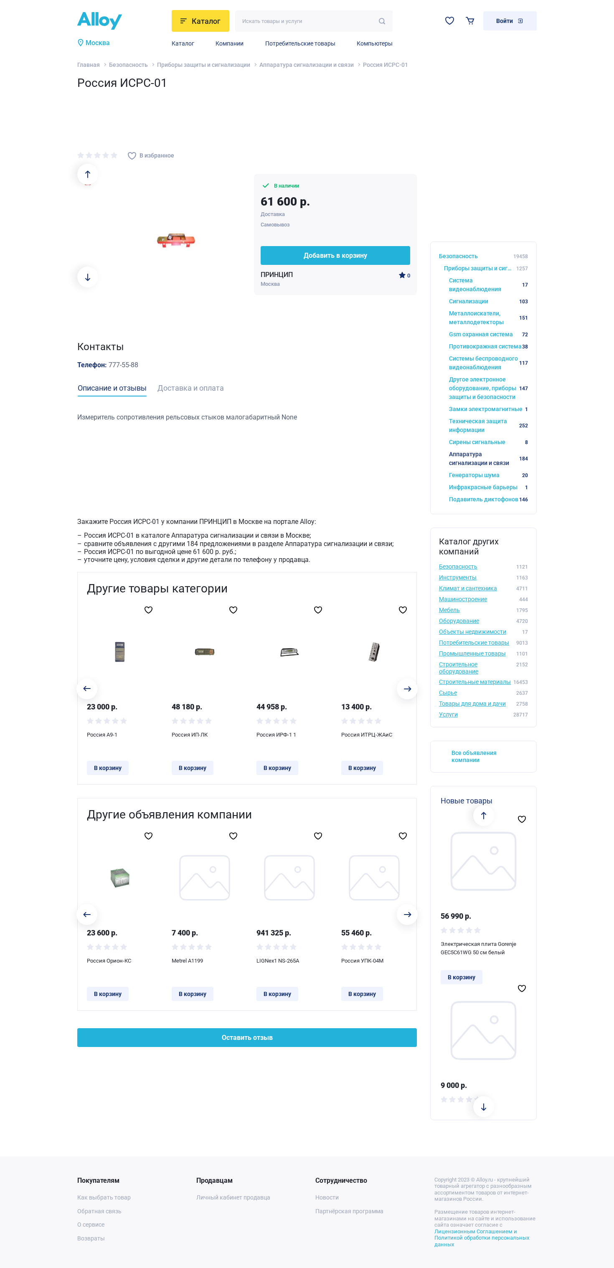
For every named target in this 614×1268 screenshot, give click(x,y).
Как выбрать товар (104, 1197)
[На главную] (122, 21)
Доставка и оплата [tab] (190, 388)
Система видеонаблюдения (488, 284)
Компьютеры (375, 43)
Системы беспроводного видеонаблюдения (488, 363)
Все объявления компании (474, 756)
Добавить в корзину (335, 255)
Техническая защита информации (488, 425)
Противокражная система (488, 346)
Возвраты (91, 1238)
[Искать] (382, 21)
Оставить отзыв (247, 1038)
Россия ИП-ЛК (190, 735)
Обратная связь (99, 1211)
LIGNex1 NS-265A (277, 961)
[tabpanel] (247, 417)
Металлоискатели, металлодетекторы (488, 317)
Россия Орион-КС (109, 961)
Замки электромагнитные (488, 409)
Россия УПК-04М (362, 961)
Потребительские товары (300, 43)
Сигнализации (488, 301)
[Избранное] (449, 20)
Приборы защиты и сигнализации (203, 64)
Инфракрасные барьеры (488, 487)
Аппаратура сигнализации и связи (306, 64)
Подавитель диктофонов (488, 499)
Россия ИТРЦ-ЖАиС (366, 735)
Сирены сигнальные (488, 442)
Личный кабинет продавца (233, 1197)
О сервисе (90, 1224)
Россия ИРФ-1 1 (276, 735)
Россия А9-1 (102, 735)
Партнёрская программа (349, 1211)
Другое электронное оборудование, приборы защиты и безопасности (488, 388)
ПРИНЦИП (277, 275)
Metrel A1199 (187, 961)
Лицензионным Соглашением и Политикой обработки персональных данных (481, 1238)
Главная (88, 64)
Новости (327, 1197)
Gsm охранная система (488, 334)
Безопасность (128, 64)
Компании (230, 43)
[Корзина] (470, 21)
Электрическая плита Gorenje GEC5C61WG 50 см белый (478, 948)
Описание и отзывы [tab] (112, 388)
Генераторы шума (488, 475)
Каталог (183, 43)
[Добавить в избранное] (148, 610)
